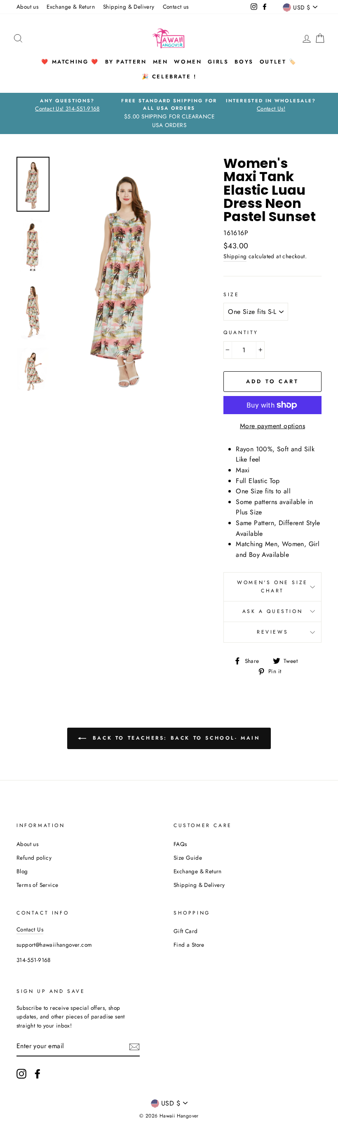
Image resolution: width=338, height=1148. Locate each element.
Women (188, 62)
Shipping (234, 256)
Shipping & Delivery (129, 6)
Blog (22, 871)
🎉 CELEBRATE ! (169, 76)
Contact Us (29, 929)
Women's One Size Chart (272, 586)
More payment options (272, 426)
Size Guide (188, 857)
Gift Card (186, 931)
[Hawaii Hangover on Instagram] (21, 1074)
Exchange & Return (71, 6)
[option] (67, 105)
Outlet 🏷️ (278, 62)
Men (160, 62)
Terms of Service (37, 885)
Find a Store (189, 945)
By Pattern (126, 62)
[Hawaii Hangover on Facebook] (37, 1074)
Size (231, 294)
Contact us (176, 6)
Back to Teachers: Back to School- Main (174, 738)
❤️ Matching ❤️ (70, 62)
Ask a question (272, 611)
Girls (218, 62)
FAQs (180, 844)
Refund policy (34, 857)
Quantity (240, 332)
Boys (244, 62)
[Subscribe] (134, 1046)
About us (27, 6)
